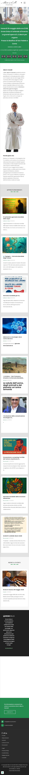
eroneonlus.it (9, 648)
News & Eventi (5, 738)
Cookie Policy (5, 753)
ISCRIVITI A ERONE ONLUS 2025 (12, 536)
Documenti (6, 461)
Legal (3, 748)
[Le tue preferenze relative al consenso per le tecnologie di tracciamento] (2, 772)
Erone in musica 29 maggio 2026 (13, 590)
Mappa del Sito (5, 755)
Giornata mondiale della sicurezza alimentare (14, 497)
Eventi (4, 592)
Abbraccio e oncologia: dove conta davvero (12, 337)
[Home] (9, 3)
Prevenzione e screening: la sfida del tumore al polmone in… (13, 458)
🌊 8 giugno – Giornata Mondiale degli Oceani (13, 257)
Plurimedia (17, 770)
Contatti (10, 712)
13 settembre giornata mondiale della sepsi (13, 217)
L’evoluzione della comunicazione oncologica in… (14, 416)
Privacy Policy (5, 750)
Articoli (5, 341)
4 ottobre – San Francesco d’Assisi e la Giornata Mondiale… (13, 377)
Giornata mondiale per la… (11, 295)
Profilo (3, 735)
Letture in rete (6, 221)
